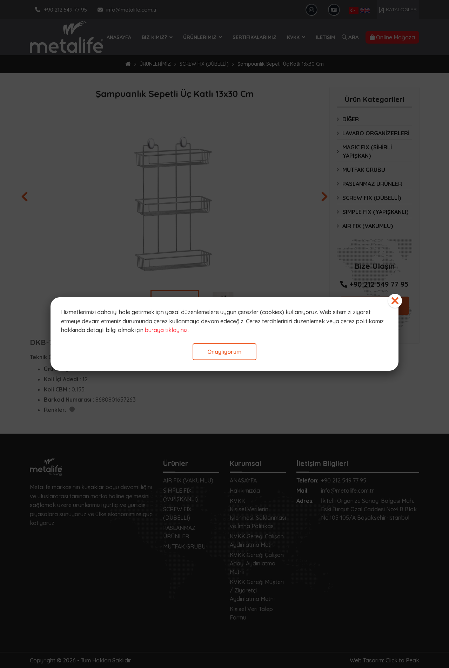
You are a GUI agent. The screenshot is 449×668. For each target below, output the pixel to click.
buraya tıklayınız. (167, 329)
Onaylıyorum (224, 351)
